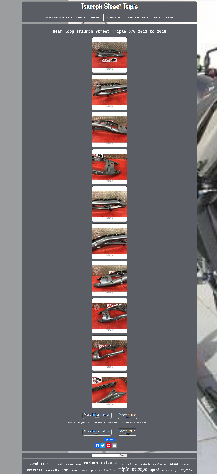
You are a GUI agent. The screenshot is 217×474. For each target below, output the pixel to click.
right (128, 464)
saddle (78, 464)
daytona (186, 470)
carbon (91, 462)
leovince (69, 464)
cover (53, 465)
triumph (139, 469)
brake (174, 463)
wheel (84, 470)
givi (176, 470)
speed (154, 470)
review (185, 463)
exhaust (109, 462)
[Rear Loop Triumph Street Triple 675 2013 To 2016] (109, 55)
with (60, 464)
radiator (74, 470)
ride (135, 464)
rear (44, 463)
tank (121, 465)
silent (52, 469)
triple (123, 469)
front (34, 463)
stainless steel (160, 464)
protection (95, 470)
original (34, 470)
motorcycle (167, 470)
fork (65, 470)
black (145, 463)
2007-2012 (109, 470)
